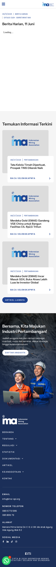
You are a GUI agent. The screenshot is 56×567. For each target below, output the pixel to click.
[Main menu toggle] (3, 4)
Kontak (7, 478)
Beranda (8, 432)
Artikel (7, 465)
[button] (6, 560)
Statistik (8, 452)
